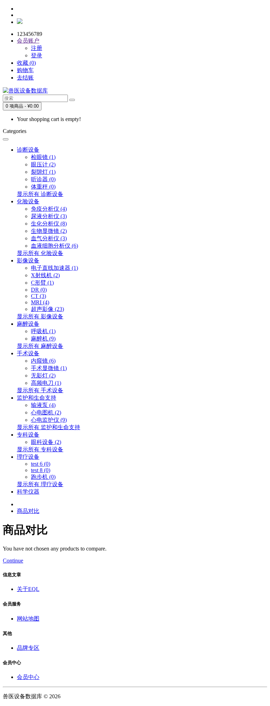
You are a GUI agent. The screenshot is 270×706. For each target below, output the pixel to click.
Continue (13, 561)
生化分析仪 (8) (49, 224)
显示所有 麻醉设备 (40, 346)
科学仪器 (28, 492)
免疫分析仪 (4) (49, 209)
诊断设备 (28, 150)
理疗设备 (28, 457)
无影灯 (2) (43, 376)
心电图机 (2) (46, 412)
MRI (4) (40, 302)
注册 (36, 48)
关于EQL (28, 589)
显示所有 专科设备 (40, 449)
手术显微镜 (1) (49, 368)
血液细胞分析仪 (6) (54, 246)
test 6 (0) (40, 464)
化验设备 (28, 201)
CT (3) (38, 296)
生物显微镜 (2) (49, 231)
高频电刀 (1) (46, 383)
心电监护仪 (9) (49, 420)
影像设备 (28, 260)
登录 (36, 55)
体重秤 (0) (43, 187)
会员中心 (28, 677)
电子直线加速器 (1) (54, 268)
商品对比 (28, 511)
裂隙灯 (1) (43, 172)
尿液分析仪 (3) (49, 216)
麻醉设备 (28, 324)
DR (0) (39, 290)
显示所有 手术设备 (40, 390)
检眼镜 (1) (43, 157)
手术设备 (28, 353)
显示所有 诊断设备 (40, 194)
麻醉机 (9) (43, 339)
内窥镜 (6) (43, 361)
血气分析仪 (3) (49, 238)
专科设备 (28, 435)
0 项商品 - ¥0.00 (22, 106)
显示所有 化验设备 (40, 253)
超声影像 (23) (47, 309)
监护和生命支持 (36, 398)
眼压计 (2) (43, 164)
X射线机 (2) (45, 275)
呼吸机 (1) (43, 331)
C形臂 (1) (42, 283)
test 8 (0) (40, 470)
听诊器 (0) (43, 179)
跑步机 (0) (43, 477)
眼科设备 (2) (46, 442)
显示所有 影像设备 (40, 316)
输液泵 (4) (43, 405)
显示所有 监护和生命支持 (48, 427)
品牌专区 (28, 648)
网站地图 (28, 619)
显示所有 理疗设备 (40, 484)
